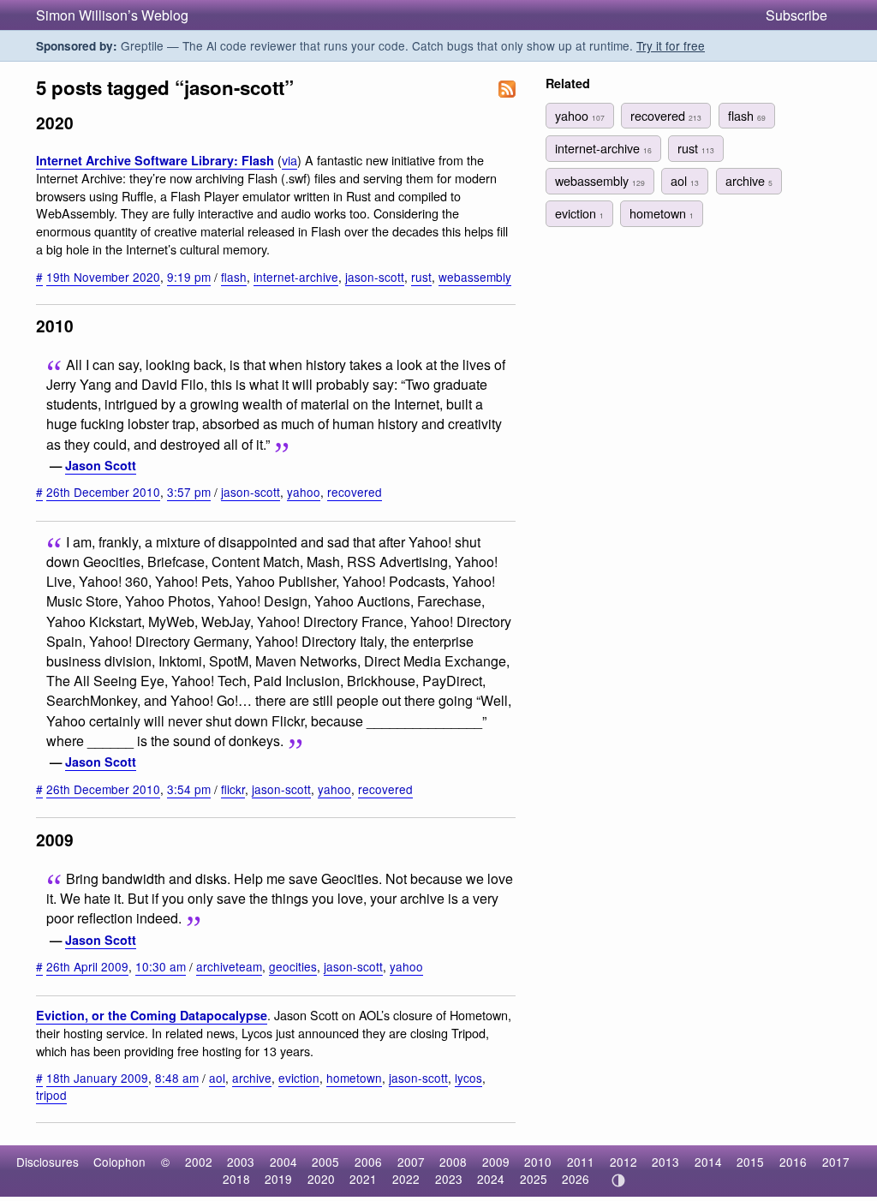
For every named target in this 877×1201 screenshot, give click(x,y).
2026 (575, 1178)
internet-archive (296, 276)
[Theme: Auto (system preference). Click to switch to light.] (618, 1180)
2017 (836, 1161)
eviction (298, 1077)
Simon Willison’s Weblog (112, 15)
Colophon (119, 1161)
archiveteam (229, 966)
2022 (406, 1178)
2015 (750, 1161)
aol (217, 1077)
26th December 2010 (103, 491)
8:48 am (177, 1077)
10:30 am (160, 966)
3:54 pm (189, 789)
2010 (538, 1161)
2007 (411, 1161)
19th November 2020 (103, 276)
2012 (623, 1161)
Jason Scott (100, 465)
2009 (496, 1161)
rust (421, 276)
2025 (533, 1178)
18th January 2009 (97, 1077)
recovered (354, 491)
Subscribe (796, 15)
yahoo (303, 491)
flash (234, 276)
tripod (51, 1094)
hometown (354, 1077)
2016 (793, 1161)
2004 (283, 1161)
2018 (236, 1178)
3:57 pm (189, 491)
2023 (448, 1178)
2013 (665, 1161)
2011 (580, 1161)
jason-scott (374, 276)
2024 (490, 1178)
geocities (293, 966)
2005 (325, 1161)
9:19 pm (189, 276)
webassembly (474, 276)
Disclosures (47, 1161)
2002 (198, 1161)
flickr (233, 789)
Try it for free (670, 45)
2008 (453, 1161)
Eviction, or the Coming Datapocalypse (151, 1015)
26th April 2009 (87, 966)
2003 (240, 1161)
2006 (368, 1161)
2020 (321, 1178)
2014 (708, 1161)
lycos (468, 1077)
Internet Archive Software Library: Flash (155, 160)
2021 (363, 1178)
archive (251, 1077)
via (289, 160)
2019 (278, 1178)
